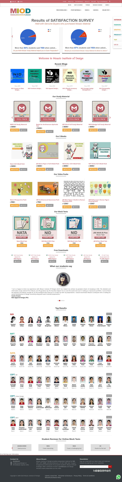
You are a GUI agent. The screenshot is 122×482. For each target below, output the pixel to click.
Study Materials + (76, 10)
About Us (70, 1)
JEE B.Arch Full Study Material (72, 124)
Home (64, 1)
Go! (110, 466)
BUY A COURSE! (78, 5)
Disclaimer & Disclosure (65, 476)
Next (110, 36)
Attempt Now (22, 245)
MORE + (107, 5)
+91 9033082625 (103, 1)
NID (74, 461)
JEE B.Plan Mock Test (100, 241)
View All (109, 314)
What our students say (61, 266)
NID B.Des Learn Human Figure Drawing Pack (99, 200)
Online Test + (106, 10)
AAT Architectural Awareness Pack (47, 200)
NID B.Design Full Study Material (99, 124)
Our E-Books (61, 136)
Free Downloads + (61, 10)
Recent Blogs (61, 64)
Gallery (93, 1)
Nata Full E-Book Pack (17, 164)
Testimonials (79, 1)
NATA (45, 463)
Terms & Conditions (89, 476)
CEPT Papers (70, 258)
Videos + (87, 10)
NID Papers (17, 258)
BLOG (69, 5)
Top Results (61, 308)
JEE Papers (87, 258)
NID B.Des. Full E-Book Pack (71, 164)
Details (24, 130)
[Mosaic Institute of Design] (20, 12)
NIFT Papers (35, 258)
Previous (12, 36)
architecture (62, 466)
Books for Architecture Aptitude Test (47, 125)
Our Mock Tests (61, 211)
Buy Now (15, 130)
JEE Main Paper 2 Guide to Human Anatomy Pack (73, 200)
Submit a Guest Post (51, 476)
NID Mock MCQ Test (48, 241)
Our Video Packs (61, 174)
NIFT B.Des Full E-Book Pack (98, 164)
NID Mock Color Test (74, 241)
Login (21, 1)
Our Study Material (61, 96)
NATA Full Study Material (18, 124)
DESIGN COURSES (97, 5)
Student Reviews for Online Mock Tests (61, 439)
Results (87, 1)
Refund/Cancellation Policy (53, 477)
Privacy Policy (78, 476)
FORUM (88, 5)
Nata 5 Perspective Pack (18, 200)
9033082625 (16, 461)
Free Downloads (61, 250)
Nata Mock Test (22, 241)
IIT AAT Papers (104, 258)
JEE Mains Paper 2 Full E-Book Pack (47, 164)
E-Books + (96, 10)
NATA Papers (52, 258)
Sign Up (13, 1)
